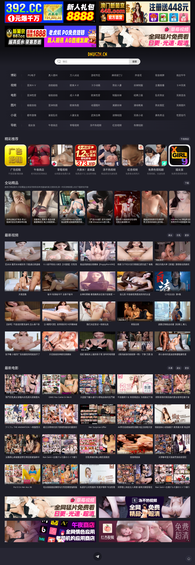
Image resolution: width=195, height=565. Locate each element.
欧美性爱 (95, 95)
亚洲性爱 (31, 95)
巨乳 (179, 235)
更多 (187, 235)
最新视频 (11, 235)
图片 (13, 105)
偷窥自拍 (31, 105)
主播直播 (159, 85)
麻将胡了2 (117, 75)
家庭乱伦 (53, 115)
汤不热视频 (95, 125)
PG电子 (32, 75)
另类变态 (181, 95)
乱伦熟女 (159, 95)
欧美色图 (74, 105)
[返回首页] (188, 558)
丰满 (170, 368)
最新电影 (11, 367)
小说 (13, 115)
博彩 (13, 75)
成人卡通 (74, 95)
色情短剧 (138, 125)
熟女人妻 (117, 85)
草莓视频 (74, 125)
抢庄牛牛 (181, 75)
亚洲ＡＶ (31, 85)
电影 (13, 95)
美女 (170, 235)
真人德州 (53, 75)
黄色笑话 (159, 115)
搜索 (134, 61)
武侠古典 (95, 115)
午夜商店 (53, 125)
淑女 (179, 368)
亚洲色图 (53, 105)
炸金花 (138, 75)
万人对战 (74, 75)
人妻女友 (74, 115)
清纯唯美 (138, 105)
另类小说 (138, 115)
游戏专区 (95, 75)
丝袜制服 (138, 85)
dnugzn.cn (97, 54)
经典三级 (138, 95)
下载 (187, 183)
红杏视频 (117, 125)
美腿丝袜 (117, 105)
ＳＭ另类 (181, 85)
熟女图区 (159, 105)
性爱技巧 (181, 115)
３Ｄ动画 (95, 85)
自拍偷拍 (53, 85)
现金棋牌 (159, 75)
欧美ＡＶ (74, 85)
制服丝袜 (117, 95)
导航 (13, 125)
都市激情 (31, 115)
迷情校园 (117, 115)
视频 (13, 85)
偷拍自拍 (53, 95)
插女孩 (31, 125)
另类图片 (181, 105)
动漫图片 (95, 105)
